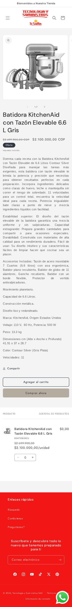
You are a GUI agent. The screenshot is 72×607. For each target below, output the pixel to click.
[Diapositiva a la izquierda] (27, 107)
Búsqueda (14, 510)
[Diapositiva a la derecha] (44, 107)
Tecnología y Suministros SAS (27, 593)
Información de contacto (38, 598)
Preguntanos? (16, 527)
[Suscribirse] (60, 559)
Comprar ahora (36, 393)
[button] (7, 18)
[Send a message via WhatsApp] (62, 597)
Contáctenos (15, 518)
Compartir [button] (13, 368)
